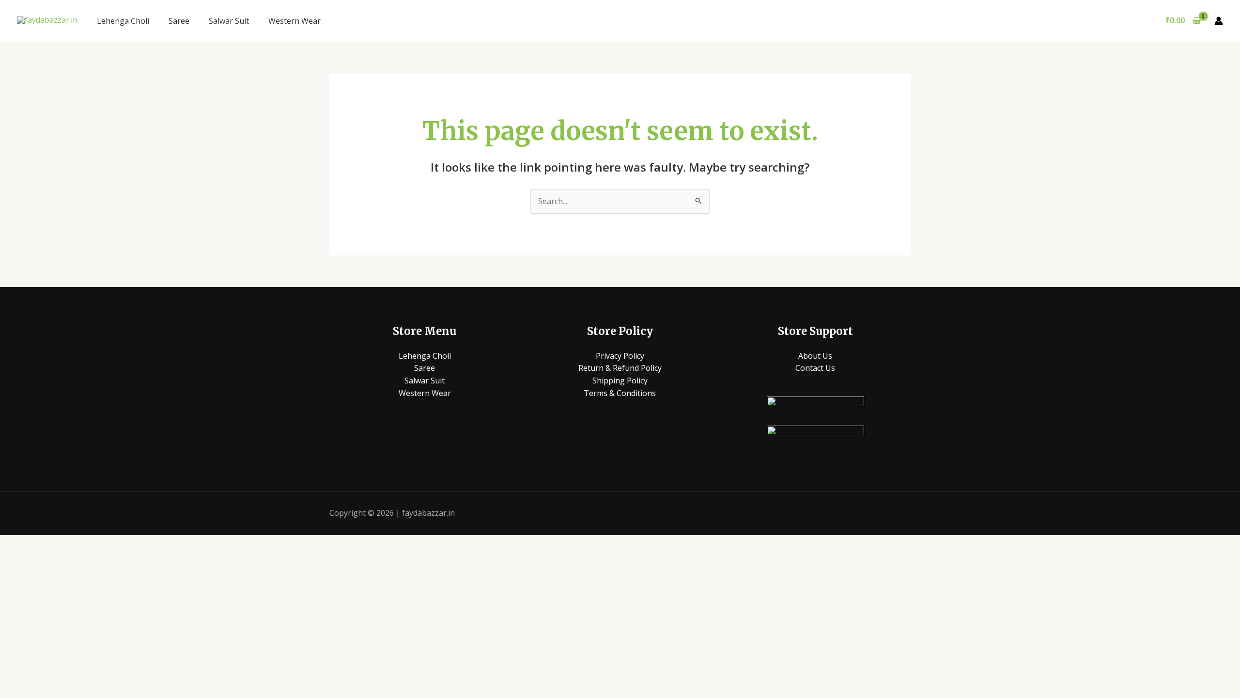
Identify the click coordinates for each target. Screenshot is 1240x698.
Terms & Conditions (620, 393)
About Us (815, 355)
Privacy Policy (620, 355)
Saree (179, 21)
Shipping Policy (620, 380)
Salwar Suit (229, 21)
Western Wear (294, 21)
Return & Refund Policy (620, 368)
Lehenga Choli (123, 21)
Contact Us (815, 368)
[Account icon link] (1218, 20)
